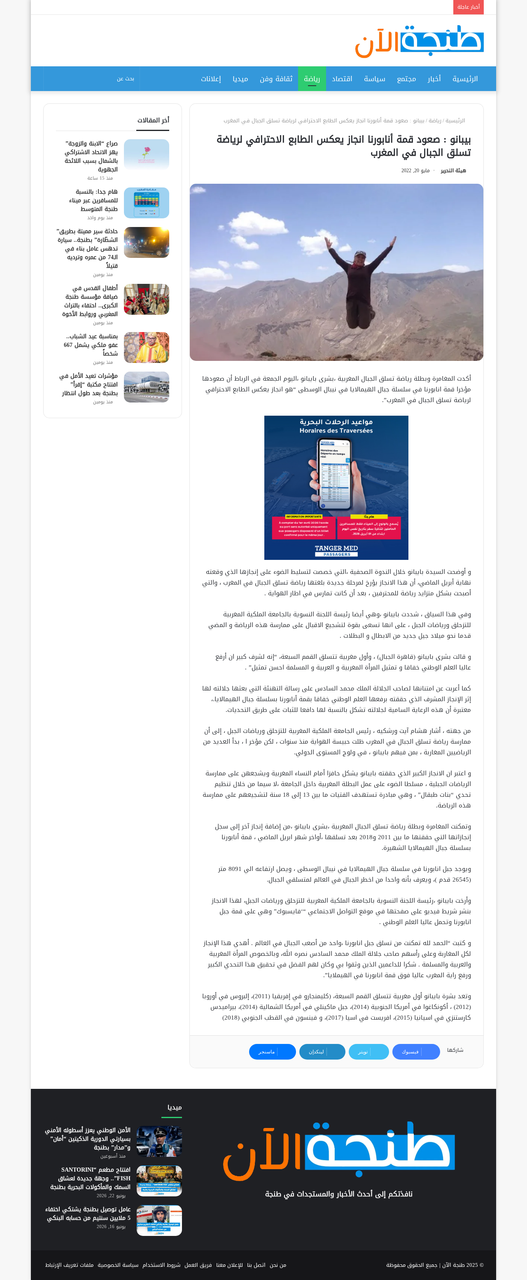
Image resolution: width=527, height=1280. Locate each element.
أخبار (434, 78)
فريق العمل (198, 1265)
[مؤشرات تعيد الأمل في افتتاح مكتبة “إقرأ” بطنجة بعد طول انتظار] (146, 387)
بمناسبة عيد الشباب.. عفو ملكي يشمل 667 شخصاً (91, 345)
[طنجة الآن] (419, 41)
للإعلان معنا (229, 1265)
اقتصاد (342, 78)
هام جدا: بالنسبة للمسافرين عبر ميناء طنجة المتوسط (93, 200)
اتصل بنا (256, 1265)
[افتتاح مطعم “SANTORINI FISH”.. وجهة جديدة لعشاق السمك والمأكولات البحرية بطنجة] (159, 1180)
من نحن (278, 1265)
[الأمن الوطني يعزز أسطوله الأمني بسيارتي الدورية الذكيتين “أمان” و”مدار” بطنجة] (159, 1141)
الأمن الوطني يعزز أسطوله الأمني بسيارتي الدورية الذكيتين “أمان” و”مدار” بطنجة (88, 1139)
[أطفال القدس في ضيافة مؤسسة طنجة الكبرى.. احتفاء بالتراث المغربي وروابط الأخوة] (146, 299)
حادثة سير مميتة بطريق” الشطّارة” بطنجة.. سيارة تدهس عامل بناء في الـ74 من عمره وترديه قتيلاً (87, 248)
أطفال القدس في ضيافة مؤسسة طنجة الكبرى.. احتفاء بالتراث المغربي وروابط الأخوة (90, 301)
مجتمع (406, 78)
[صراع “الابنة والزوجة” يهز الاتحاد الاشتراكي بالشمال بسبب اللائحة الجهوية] (146, 154)
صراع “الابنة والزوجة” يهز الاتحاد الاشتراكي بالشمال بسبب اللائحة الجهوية (91, 156)
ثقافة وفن (276, 78)
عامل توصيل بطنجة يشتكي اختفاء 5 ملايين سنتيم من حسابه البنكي (88, 1214)
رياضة (312, 78)
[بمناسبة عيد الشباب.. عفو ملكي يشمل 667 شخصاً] (146, 347)
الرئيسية (465, 78)
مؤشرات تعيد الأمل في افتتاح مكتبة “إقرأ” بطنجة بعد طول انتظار (88, 384)
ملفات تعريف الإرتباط (69, 1265)
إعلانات (211, 78)
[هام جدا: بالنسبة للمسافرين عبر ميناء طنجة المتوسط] (146, 202)
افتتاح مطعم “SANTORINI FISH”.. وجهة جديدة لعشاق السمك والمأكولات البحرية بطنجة (90, 1178)
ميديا (240, 78)
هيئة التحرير (453, 170)
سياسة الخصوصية (118, 1265)
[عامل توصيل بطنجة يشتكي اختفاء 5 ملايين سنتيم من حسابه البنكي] (159, 1220)
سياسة (374, 78)
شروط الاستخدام (161, 1265)
